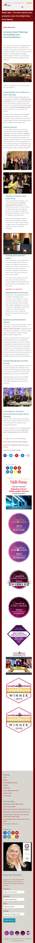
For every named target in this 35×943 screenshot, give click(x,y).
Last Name (6, 896)
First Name (6, 889)
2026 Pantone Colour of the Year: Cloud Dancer (16, 812)
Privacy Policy (7, 796)
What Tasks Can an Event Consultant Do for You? (17, 809)
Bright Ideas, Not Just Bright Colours (13, 804)
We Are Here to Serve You (10, 824)
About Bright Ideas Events (10, 782)
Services (5, 780)
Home (5, 777)
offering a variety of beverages (11, 328)
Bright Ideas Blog (9, 27)
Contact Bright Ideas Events (11, 790)
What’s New (6, 788)
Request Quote (7, 793)
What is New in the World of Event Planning (15, 442)
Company (5, 911)
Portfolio (5, 785)
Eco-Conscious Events (9, 806)
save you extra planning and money (20, 107)
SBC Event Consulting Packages (12, 450)
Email (5, 903)
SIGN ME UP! (9, 920)
